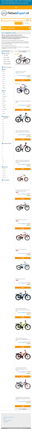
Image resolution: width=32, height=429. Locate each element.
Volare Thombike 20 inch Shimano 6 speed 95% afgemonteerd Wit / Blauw (23, 131)
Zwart (3, 83)
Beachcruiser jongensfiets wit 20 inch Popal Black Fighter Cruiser (23, 191)
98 (2, 121)
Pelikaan (4, 100)
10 (2, 159)
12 (2, 164)
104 (3, 123)
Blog (5, 418)
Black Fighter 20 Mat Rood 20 (21, 249)
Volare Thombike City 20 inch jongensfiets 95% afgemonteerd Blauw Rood (23, 309)
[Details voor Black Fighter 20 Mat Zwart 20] (23, 206)
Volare (3, 94)
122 (3, 130)
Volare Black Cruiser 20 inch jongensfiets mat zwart (21, 72)
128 (3, 132)
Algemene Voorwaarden (9, 417)
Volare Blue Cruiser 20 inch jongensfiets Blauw (23, 102)
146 (3, 138)
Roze (3, 73)
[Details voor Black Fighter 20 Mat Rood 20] (23, 235)
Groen (3, 77)
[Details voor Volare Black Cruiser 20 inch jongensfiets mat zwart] (23, 59)
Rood (3, 75)
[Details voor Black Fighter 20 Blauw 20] (23, 265)
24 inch (4, 173)
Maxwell (4, 105)
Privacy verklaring (7, 420)
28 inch (4, 177)
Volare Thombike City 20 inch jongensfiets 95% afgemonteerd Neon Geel (23, 339)
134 (3, 134)
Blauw (3, 71)
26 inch (4, 175)
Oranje (3, 87)
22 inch (4, 170)
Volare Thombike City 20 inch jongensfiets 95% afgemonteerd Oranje (21, 369)
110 (3, 125)
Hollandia (4, 96)
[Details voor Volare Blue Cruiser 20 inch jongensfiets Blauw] (23, 89)
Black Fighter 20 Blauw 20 (20, 278)
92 (2, 119)
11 (2, 162)
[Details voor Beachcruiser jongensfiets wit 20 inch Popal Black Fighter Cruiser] (23, 177)
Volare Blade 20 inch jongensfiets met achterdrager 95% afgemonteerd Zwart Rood (23, 398)
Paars (3, 79)
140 (3, 136)
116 (3, 127)
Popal (3, 92)
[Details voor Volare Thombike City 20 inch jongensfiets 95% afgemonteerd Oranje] (23, 354)
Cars (3, 111)
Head (3, 98)
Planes (3, 113)
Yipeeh (3, 107)
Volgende (24, 51)
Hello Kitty (4, 109)
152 (3, 140)
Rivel (3, 103)
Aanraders (6, 421)
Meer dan (7, 63)
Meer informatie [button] (24, 3)
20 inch (4, 168)
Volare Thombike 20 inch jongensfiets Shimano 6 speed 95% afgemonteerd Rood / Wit (23, 161)
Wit (3, 81)
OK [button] (16, 7)
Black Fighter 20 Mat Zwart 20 (21, 219)
